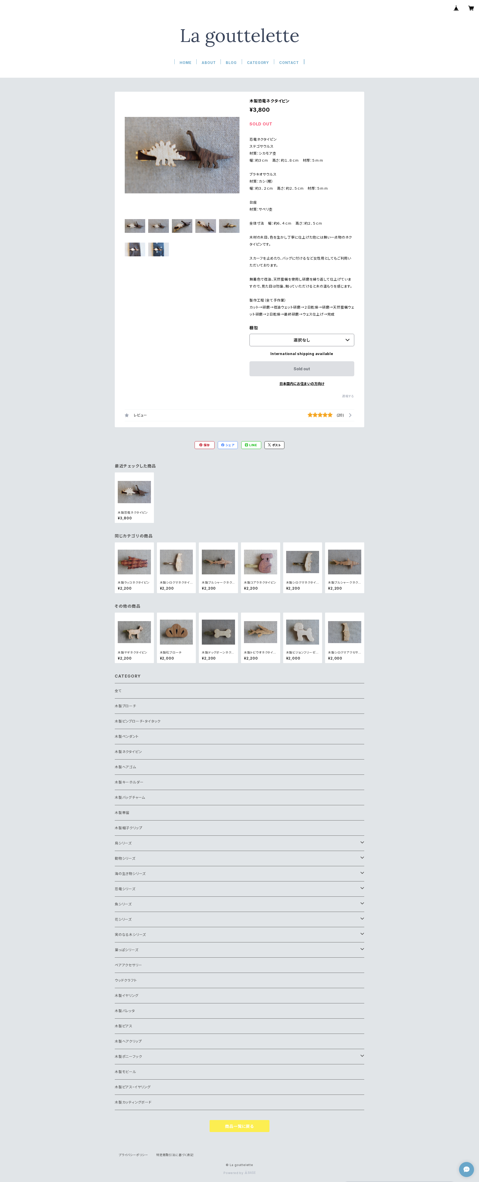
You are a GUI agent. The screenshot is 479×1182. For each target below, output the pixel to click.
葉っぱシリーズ (126, 950)
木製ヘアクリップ (128, 1041)
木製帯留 (122, 812)
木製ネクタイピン (128, 752)
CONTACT (289, 62)
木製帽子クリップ (128, 828)
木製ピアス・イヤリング (133, 1087)
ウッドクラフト (126, 980)
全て (118, 691)
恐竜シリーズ (125, 889)
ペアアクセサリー (128, 965)
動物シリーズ (125, 858)
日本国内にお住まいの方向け (301, 384)
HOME (185, 62)
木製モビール (125, 1072)
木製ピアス (123, 1026)
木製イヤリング (126, 995)
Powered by (234, 1173)
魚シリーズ (123, 904)
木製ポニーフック (128, 1056)
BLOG (231, 62)
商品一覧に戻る (239, 1126)
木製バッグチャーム (130, 797)
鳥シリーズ (123, 843)
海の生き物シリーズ (130, 873)
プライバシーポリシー (133, 1155)
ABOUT (209, 62)
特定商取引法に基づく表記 (175, 1155)
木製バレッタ (125, 1011)
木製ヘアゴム (125, 767)
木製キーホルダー (129, 782)
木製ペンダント (127, 736)
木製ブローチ (125, 706)
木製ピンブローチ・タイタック (138, 721)
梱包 (253, 327)
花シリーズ (123, 919)
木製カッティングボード (133, 1102)
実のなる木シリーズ (130, 934)
